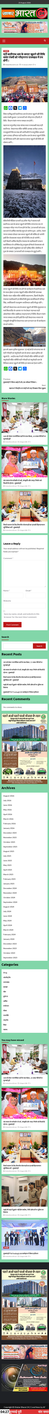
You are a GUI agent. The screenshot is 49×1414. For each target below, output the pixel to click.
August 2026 (8, 796)
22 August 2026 (23, 442)
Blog (5, 973)
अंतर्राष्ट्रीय (6, 977)
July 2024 (7, 911)
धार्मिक (5, 1001)
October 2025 (9, 842)
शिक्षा (4, 1025)
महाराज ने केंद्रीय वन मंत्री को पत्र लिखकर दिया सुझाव (27, 386)
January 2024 (8, 939)
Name (6, 590)
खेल (4, 991)
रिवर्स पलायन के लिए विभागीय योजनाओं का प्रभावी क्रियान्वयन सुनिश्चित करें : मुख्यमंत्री (22, 678)
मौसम (5, 1010)
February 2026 (9, 823)
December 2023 (10, 944)
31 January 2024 (26, 65)
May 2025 (7, 865)
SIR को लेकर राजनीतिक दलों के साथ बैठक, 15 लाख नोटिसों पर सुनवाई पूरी (22, 663)
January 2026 (8, 828)
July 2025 (7, 856)
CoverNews (35, 1407)
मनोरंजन (6, 1006)
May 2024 (7, 921)
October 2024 (9, 897)
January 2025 (8, 884)
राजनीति (6, 1015)
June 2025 (7, 860)
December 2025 (10, 833)
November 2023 (10, 948)
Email (29, 590)
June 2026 (7, 805)
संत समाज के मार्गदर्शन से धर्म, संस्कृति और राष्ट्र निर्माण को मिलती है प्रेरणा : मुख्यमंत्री (24, 671)
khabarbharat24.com (12, 65)
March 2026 (8, 819)
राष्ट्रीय (5, 1020)
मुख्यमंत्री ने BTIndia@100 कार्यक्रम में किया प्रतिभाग (21, 692)
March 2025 (8, 874)
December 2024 (10, 888)
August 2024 (8, 907)
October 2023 (9, 953)
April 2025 (7, 870)
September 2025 (10, 847)
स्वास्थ (5, 1029)
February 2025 (9, 879)
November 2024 (10, 893)
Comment (8, 558)
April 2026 (7, 814)
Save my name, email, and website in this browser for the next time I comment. (21, 615)
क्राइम (5, 987)
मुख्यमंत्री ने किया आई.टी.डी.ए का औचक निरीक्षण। (20, 380)
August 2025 (8, 851)
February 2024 (9, 934)
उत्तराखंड (6, 51)
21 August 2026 (23, 530)
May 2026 (7, 810)
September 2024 (10, 902)
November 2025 (10, 837)
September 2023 (10, 957)
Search (5, 636)
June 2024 (7, 916)
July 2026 (7, 800)
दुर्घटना (5, 996)
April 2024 (7, 925)
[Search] (44, 41)
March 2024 (8, 930)
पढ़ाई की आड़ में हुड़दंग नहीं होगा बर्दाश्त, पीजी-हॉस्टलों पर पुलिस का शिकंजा (23, 685)
